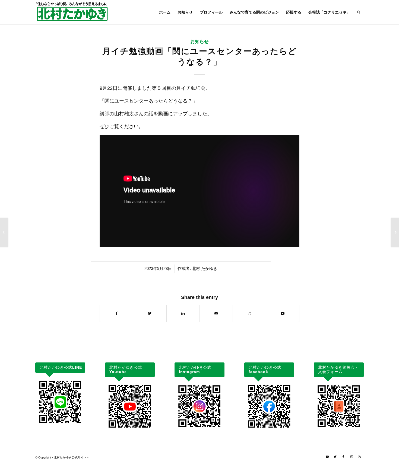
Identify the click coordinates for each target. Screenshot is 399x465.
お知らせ (199, 41)
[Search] (359, 12)
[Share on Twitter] (149, 313)
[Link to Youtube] (282, 313)
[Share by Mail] (216, 313)
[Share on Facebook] (116, 313)
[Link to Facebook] (343, 457)
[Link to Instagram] (249, 313)
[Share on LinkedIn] (183, 313)
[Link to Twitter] (335, 457)
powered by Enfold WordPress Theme (114, 457)
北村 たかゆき (204, 268)
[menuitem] (165, 12)
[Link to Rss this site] (360, 457)
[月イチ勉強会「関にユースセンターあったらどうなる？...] (4, 232)
